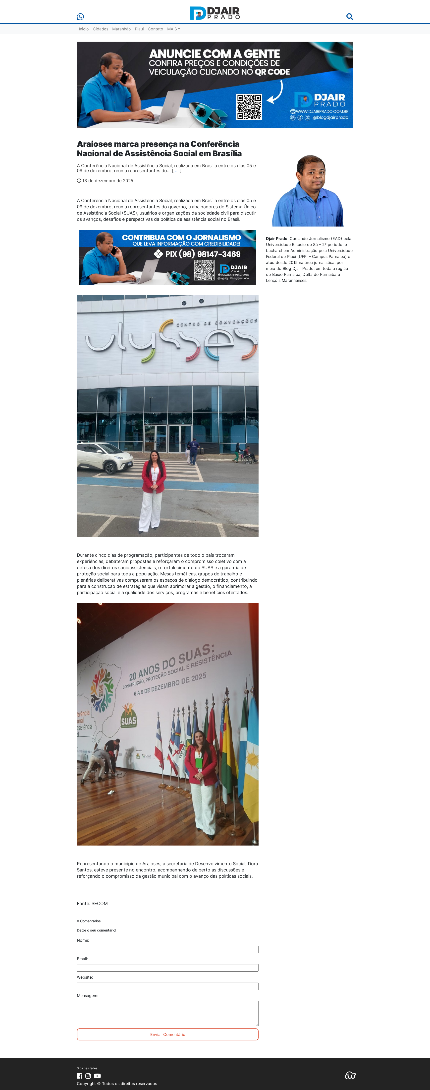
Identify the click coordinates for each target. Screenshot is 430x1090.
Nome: (83, 940)
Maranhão (121, 28)
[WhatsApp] (80, 17)
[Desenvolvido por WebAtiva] (350, 1074)
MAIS (172, 28)
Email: (82, 958)
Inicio (84, 28)
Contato (155, 28)
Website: (85, 977)
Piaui (139, 28)
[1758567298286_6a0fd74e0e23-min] (167, 260)
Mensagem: (87, 995)
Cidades (100, 28)
